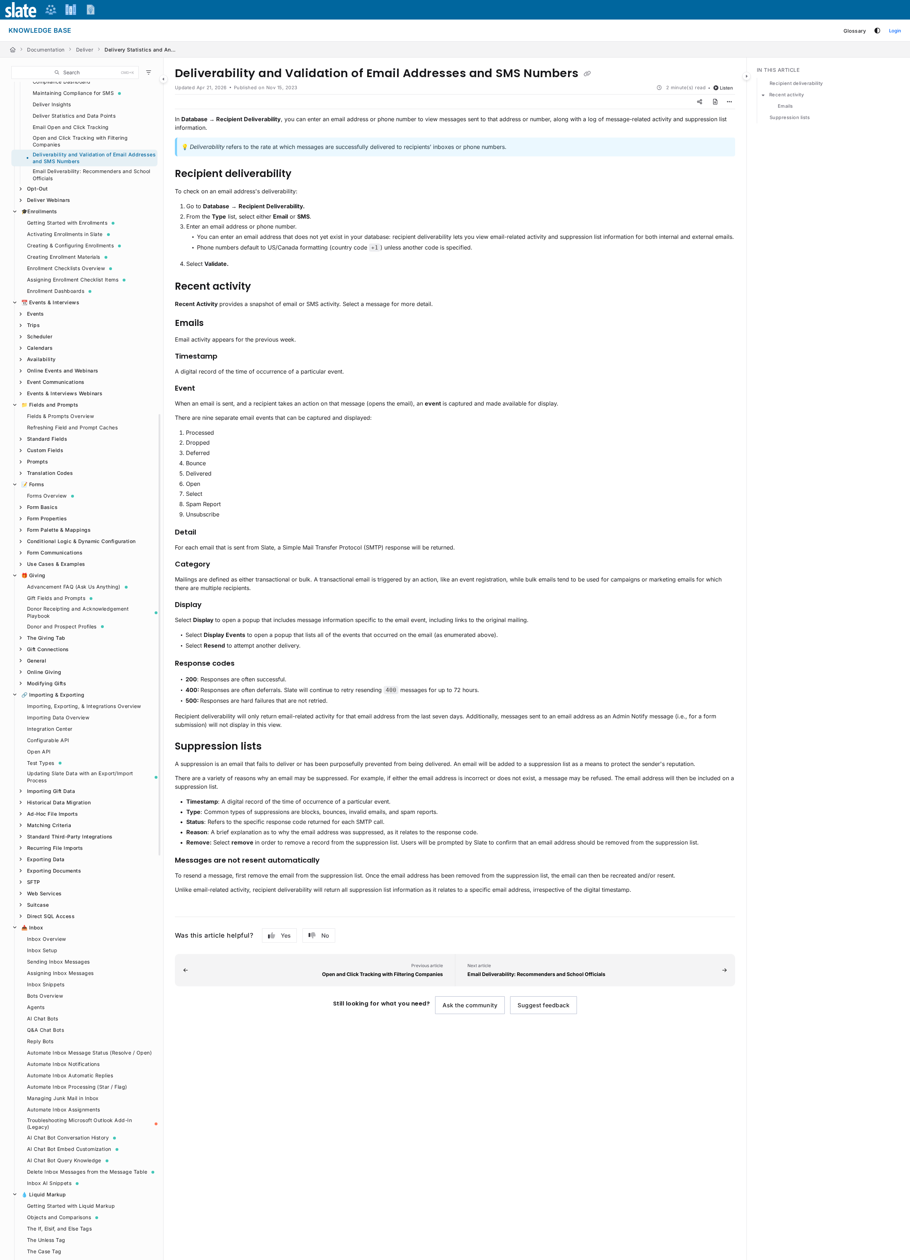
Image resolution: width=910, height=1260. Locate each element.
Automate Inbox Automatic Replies (70, 1075)
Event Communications (56, 382)
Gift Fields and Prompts (56, 598)
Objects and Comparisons (59, 1217)
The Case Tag (44, 1251)
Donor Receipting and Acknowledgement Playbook (78, 612)
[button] (75, 72)
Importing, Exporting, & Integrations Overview (84, 706)
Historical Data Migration (59, 802)
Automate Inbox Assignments (63, 1109)
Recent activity (786, 94)
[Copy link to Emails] (215, 323)
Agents (36, 1007)
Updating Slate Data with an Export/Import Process (80, 776)
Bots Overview (45, 996)
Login (895, 30)
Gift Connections (48, 649)
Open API (39, 752)
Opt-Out (37, 189)
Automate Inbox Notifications (63, 1064)
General (36, 661)
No (325, 935)
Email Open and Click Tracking (71, 127)
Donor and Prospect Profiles (62, 626)
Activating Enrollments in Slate (65, 234)
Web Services (44, 893)
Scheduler (39, 336)
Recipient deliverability (796, 83)
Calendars (40, 348)
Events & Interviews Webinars (64, 393)
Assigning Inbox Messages (60, 973)
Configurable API (48, 740)
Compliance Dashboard (62, 82)
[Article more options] (729, 101)
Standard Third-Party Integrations (70, 836)
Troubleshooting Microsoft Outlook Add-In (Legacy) (79, 1123)
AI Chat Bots (42, 1018)
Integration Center (50, 729)
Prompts (37, 462)
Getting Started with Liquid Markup (71, 1206)
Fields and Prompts (50, 405)
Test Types (40, 763)
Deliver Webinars (48, 200)
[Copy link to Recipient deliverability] (303, 174)
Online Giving (44, 672)
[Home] (13, 49)
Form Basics (42, 507)
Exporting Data (46, 859)
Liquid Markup (43, 1194)
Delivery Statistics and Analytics (140, 50)
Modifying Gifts (46, 683)
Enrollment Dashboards (55, 291)
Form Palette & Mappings (59, 530)
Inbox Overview (46, 939)
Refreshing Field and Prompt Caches (72, 427)
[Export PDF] (715, 101)
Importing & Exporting (52, 695)
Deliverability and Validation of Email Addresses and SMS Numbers (94, 158)
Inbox (32, 927)
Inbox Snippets (46, 984)
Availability (41, 359)
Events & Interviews (50, 302)
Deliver (84, 50)
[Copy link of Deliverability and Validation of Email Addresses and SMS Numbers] (587, 74)
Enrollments (39, 211)
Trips (33, 325)
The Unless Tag (46, 1240)
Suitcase (38, 905)
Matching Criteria (49, 825)
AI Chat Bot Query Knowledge (64, 1160)
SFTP (33, 882)
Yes (286, 935)
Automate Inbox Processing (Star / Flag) (77, 1087)
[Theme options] (877, 30)
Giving (33, 575)
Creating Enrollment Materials (63, 257)
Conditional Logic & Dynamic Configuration (81, 541)
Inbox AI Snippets (49, 1183)
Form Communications (54, 552)
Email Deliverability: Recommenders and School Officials (91, 174)
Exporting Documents (54, 871)
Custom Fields (45, 450)
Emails (785, 106)
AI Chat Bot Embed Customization (69, 1149)
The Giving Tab (46, 638)
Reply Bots (40, 1041)
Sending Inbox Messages (58, 962)
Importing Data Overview (58, 717)
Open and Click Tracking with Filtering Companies (80, 141)
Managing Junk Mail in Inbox (63, 1098)
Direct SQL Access (51, 916)
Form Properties (47, 518)
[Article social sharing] (699, 101)
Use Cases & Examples (56, 564)
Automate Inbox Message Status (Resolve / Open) (89, 1053)
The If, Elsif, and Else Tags (59, 1229)
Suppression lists (790, 117)
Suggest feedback (543, 1005)
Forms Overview (47, 496)
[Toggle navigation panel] (163, 79)
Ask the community (470, 1005)
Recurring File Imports (55, 848)
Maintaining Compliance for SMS (73, 93)
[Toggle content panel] (746, 76)
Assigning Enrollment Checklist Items (72, 280)
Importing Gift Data (51, 791)
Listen (726, 88)
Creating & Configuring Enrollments (70, 245)
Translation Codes (50, 473)
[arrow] (763, 95)
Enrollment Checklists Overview (66, 268)
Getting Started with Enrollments (67, 223)
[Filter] (148, 72)
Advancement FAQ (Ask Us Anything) (74, 587)
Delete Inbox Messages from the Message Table (87, 1172)
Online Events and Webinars (62, 371)
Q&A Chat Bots (45, 1030)
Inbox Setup (42, 950)
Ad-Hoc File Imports (52, 814)
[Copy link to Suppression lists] (273, 746)
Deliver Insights (52, 104)
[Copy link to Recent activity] (262, 287)
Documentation (45, 50)
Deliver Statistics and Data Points (74, 116)
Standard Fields (47, 439)
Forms (32, 484)
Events (35, 314)
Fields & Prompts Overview (60, 416)
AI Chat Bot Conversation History (68, 1138)
